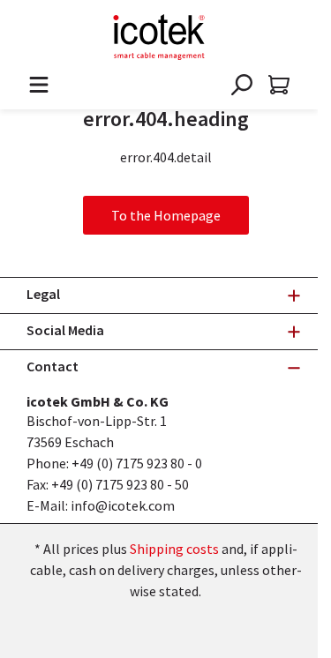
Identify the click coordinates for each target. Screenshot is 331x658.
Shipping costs (174, 548)
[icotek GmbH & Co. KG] (158, 37)
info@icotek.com (123, 505)
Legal (43, 294)
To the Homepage (166, 215)
